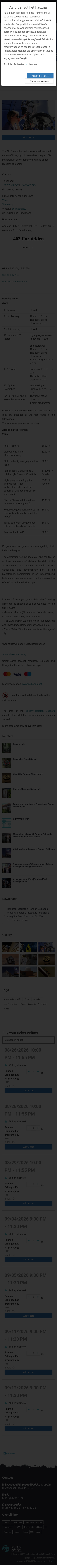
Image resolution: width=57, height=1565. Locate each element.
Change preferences (39, 81)
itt (26, 64)
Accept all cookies (40, 76)
